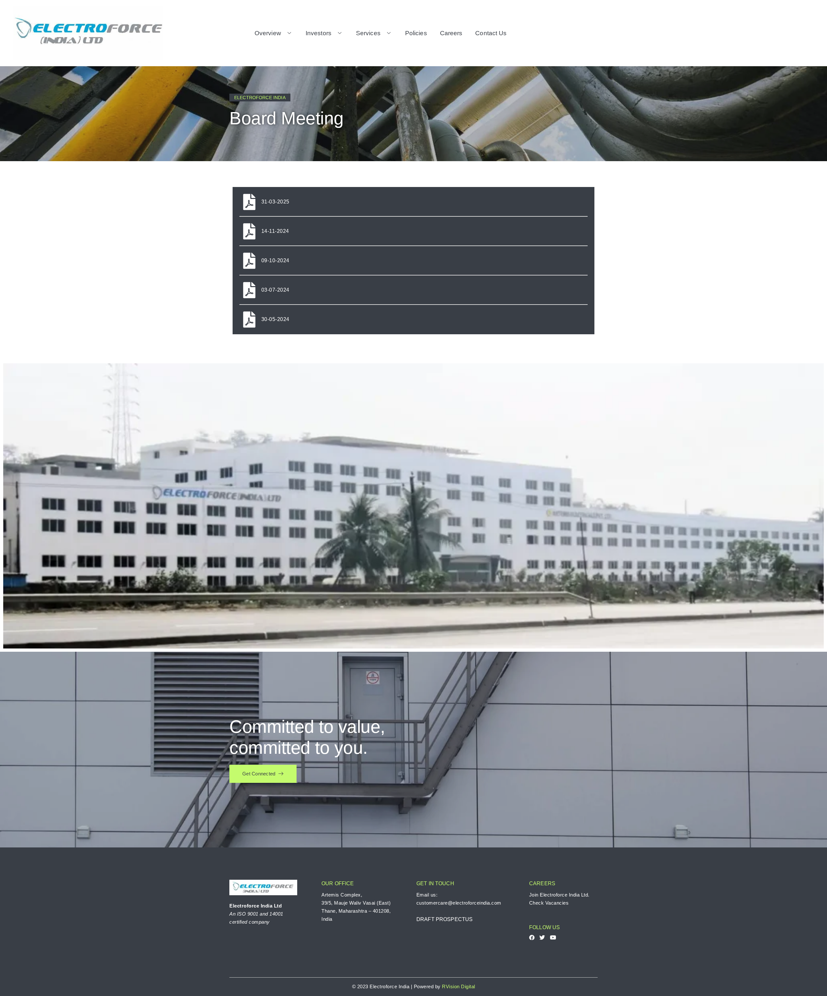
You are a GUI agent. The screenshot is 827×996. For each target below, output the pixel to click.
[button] (263, 774)
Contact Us (491, 33)
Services (368, 33)
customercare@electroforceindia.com (458, 903)
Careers (451, 33)
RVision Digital (458, 986)
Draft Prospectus (444, 919)
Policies (416, 33)
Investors (318, 33)
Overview (268, 33)
